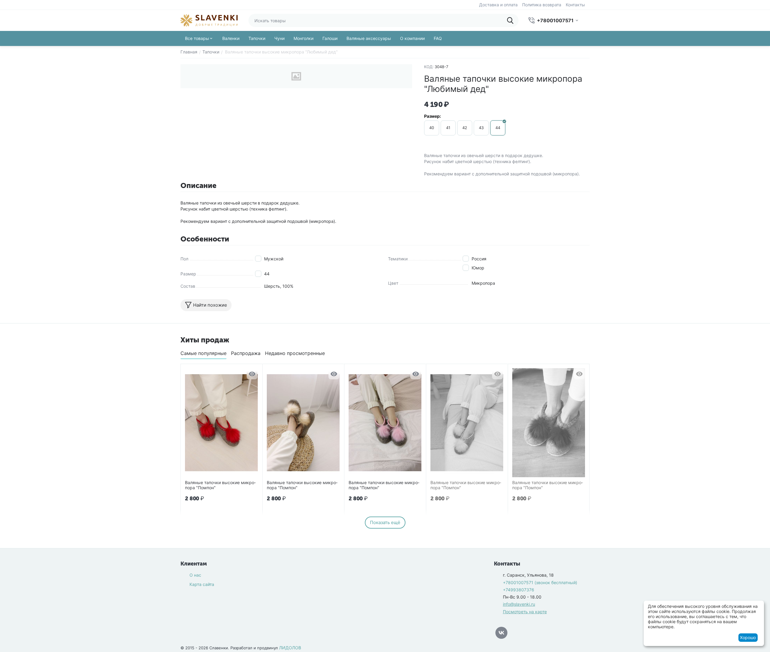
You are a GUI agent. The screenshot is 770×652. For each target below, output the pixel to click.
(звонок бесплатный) (540, 582)
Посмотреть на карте (525, 611)
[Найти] (512, 20)
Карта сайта (201, 584)
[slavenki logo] (209, 20)
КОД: (429, 66)
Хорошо (748, 637)
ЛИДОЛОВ (290, 647)
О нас (195, 575)
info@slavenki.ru (519, 604)
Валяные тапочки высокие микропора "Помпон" (220, 485)
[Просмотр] (252, 373)
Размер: (432, 116)
